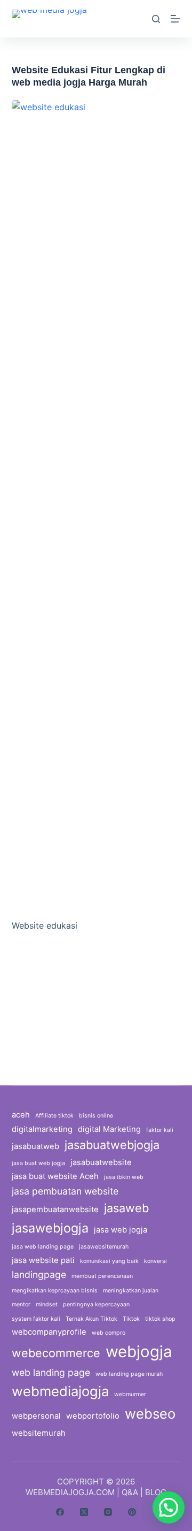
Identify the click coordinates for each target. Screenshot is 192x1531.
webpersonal (36, 1416)
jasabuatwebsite (101, 1162)
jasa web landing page (43, 1246)
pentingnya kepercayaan (96, 1304)
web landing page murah (129, 1374)
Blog (155, 1492)
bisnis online (96, 1115)
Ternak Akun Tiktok (91, 1318)
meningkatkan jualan (130, 1290)
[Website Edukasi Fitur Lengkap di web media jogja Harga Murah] (96, 501)
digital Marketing (109, 1129)
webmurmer (130, 1394)
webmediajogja (60, 1391)
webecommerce (56, 1353)
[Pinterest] (132, 1512)
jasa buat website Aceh (55, 1176)
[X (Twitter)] (84, 1512)
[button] (169, 1507)
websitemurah (39, 1433)
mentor (21, 1304)
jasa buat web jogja (38, 1163)
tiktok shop (160, 1318)
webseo (150, 1413)
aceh (21, 1115)
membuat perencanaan (102, 1276)
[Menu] (175, 19)
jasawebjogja (50, 1228)
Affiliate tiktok (54, 1115)
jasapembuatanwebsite (55, 1209)
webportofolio (92, 1416)
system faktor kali (36, 1318)
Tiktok (131, 1318)
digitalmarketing (42, 1129)
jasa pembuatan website (65, 1191)
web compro (108, 1332)
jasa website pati (43, 1260)
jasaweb (126, 1208)
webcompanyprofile (49, 1332)
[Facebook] (60, 1512)
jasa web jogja (120, 1230)
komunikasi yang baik (109, 1261)
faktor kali (159, 1130)
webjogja (139, 1351)
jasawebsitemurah (104, 1246)
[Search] (156, 19)
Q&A (130, 1492)
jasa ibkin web (123, 1177)
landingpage (39, 1274)
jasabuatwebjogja (112, 1145)
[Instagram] (108, 1512)
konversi (155, 1261)
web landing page (51, 1372)
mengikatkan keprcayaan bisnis (55, 1290)
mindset (47, 1304)
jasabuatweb (35, 1146)
